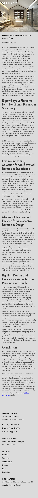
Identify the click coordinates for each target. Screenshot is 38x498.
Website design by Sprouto (12, 485)
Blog (3, 468)
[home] (10, 3)
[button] (34, 3)
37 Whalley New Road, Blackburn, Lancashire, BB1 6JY (13, 418)
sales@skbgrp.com (9, 431)
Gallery (5, 465)
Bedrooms (5, 458)
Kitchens (5, 454)
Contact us (6, 472)
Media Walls (7, 461)
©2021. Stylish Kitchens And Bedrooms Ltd (17, 482)
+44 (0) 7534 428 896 (11, 428)
